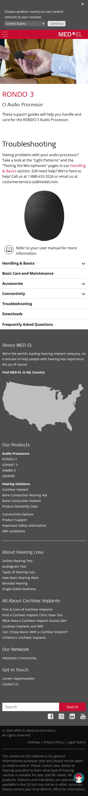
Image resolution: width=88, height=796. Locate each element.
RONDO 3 (9, 459)
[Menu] (5, 34)
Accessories (12, 283)
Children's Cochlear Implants (24, 637)
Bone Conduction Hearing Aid (24, 495)
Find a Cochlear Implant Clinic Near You (32, 615)
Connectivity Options (18, 514)
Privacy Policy (54, 742)
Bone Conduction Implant (21, 501)
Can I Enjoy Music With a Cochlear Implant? (35, 632)
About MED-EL (17, 346)
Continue (56, 23)
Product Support (14, 520)
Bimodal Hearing (15, 583)
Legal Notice (76, 742)
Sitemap (34, 742)
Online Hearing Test (17, 561)
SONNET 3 (10, 465)
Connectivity (13, 293)
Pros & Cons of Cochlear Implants (27, 609)
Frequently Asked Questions (27, 324)
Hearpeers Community (19, 658)
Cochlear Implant (15, 489)
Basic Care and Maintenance (27, 273)
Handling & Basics (18, 263)
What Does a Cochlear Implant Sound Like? (34, 620)
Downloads (12, 313)
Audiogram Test (14, 566)
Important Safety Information (24, 525)
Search (72, 706)
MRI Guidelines (13, 531)
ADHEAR (8, 476)
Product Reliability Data (20, 506)
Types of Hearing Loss (18, 572)
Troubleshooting (17, 303)
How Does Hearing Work (20, 578)
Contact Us (10, 684)
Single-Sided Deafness (19, 589)
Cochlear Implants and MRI (22, 626)
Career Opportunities (18, 678)
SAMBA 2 (9, 470)
